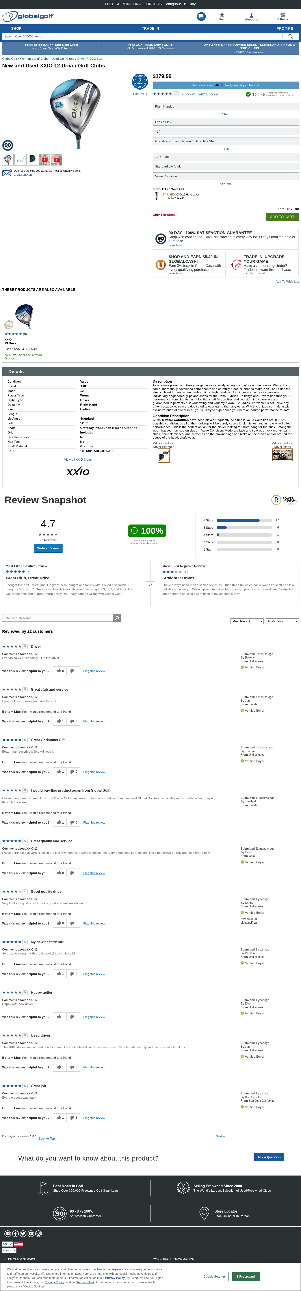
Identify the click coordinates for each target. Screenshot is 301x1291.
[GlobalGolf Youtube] (30, 1233)
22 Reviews (187, 94)
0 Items (282, 19)
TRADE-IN (150, 28)
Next (220, 1136)
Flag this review (94, 671)
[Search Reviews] (117, 618)
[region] (150, 1277)
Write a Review (208, 94)
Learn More (175, 245)
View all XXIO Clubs (78, 459)
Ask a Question (269, 1157)
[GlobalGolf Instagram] (38, 1233)
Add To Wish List (287, 281)
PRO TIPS (285, 28)
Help (222, 19)
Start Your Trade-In (255, 273)
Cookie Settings (215, 1276)
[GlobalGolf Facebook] (15, 1233)
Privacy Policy (115, 1278)
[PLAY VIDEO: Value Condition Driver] (282, 459)
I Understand (246, 1276)
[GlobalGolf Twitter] (22, 1233)
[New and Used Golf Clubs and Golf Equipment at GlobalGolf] (28, 20)
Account (251, 19)
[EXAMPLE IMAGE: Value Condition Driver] (164, 461)
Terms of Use (85, 1282)
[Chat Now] (201, 16)
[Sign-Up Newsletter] (7, 1233)
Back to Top (47, 1138)
